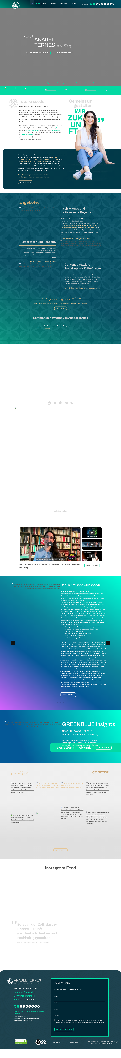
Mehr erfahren (25, 182)
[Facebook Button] (24, 1006)
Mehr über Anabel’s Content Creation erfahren (83, 288)
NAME (56, 996)
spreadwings (108, 1041)
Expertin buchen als (60, 989)
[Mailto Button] (15, 1006)
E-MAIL (56, 1009)
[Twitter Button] (35, 1006)
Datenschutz (74, 1042)
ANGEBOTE (63, 4)
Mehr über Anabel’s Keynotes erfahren (77, 239)
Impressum (56, 1042)
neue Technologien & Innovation (86, 225)
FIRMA (56, 1003)
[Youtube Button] (32, 1006)
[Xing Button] (27, 1006)
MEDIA (74, 4)
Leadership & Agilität (68, 225)
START (38, 4)
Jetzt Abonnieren (103, 747)
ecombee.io (109, 1043)
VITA (44, 4)
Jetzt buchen (60, 308)
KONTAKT (85, 4)
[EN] (32, 4)
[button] (108, 643)
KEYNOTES (53, 4)
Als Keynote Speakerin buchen (37, 53)
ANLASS (56, 1015)
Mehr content (60, 850)
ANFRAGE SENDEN (64, 1029)
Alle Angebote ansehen (64, 53)
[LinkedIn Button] (38, 1006)
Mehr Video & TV (92, 565)
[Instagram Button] (21, 1006)
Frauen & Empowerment (69, 228)
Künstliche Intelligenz (87, 228)
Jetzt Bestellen (68, 652)
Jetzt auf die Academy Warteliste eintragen (40, 262)
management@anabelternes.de (23, 1020)
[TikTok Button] (29, 1006)
